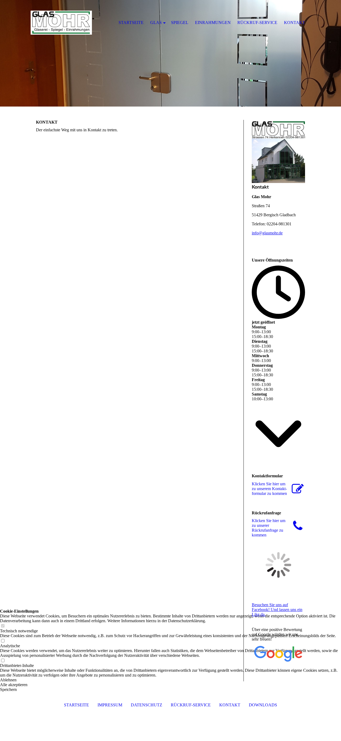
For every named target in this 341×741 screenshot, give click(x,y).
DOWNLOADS (263, 705)
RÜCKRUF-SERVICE (191, 705)
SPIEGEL (179, 22)
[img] (170, 53)
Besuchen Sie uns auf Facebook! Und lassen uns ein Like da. (277, 609)
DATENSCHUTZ (146, 705)
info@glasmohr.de (267, 233)
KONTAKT (229, 705)
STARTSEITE (76, 705)
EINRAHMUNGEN (213, 22)
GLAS (156, 22)
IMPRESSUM (110, 705)
